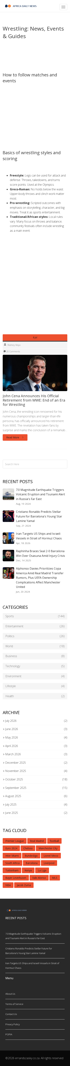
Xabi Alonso (39, 877)
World (35, 646)
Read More (13, 437)
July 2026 (10, 721)
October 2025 (13, 779)
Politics (35, 636)
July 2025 (10, 804)
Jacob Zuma (24, 885)
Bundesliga (31, 855)
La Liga (42, 870)
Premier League (14, 841)
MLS (54, 877)
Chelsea (27, 848)
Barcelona (32, 863)
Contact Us (11, 1014)
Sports (35, 616)
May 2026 (11, 737)
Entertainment (35, 626)
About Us (10, 993)
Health (35, 696)
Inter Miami (12, 855)
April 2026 (11, 746)
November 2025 (15, 771)
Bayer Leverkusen (15, 877)
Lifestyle (35, 686)
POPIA (8, 1034)
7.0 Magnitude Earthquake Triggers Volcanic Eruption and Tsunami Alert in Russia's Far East (40, 494)
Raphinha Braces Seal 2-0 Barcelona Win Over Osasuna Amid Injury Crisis (40, 553)
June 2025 (11, 813)
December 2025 (15, 763)
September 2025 (15, 788)
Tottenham (11, 870)
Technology (35, 666)
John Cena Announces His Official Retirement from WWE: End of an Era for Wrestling (34, 400)
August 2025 (12, 796)
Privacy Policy (12, 1024)
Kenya (28, 870)
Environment (35, 676)
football (54, 841)
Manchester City (48, 848)
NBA (8, 885)
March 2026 (12, 754)
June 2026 (11, 729)
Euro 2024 (11, 848)
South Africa (12, 863)
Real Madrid (37, 841)
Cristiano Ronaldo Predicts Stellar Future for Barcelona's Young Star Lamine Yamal (39, 516)
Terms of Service (14, 1004)
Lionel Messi (51, 855)
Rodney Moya (14, 345)
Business (35, 656)
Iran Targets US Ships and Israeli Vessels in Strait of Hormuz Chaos (39, 536)
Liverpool (49, 863)
